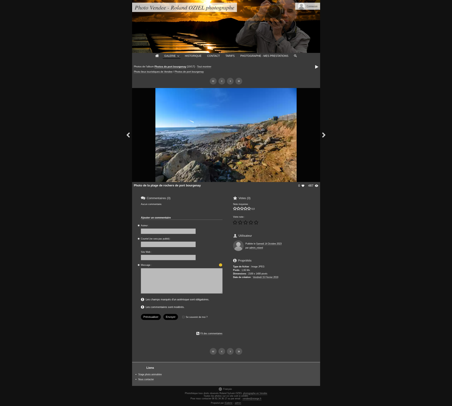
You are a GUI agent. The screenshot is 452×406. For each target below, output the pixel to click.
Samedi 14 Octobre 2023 (269, 243)
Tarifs (230, 55)
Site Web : (146, 252)
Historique (193, 55)
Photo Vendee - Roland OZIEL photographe (184, 7)
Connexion (312, 6)
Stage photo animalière (150, 374)
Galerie (170, 55)
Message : (146, 265)
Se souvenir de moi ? (196, 317)
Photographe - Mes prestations (264, 55)
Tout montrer (204, 66)
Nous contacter (146, 379)
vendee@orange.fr (252, 398)
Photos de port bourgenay (170, 66)
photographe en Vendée (255, 393)
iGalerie (228, 403)
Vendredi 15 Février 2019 (265, 277)
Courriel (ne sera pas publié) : (156, 238)
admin (238, 403)
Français (225, 389)
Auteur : (145, 225)
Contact (213, 55)
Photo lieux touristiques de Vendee (153, 71)
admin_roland (256, 247)
